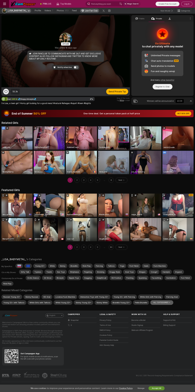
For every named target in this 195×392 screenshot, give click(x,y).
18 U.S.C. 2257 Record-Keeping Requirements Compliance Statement (164, 376)
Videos (48, 10)
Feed (74, 10)
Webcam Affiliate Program (142, 330)
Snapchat (75, 320)
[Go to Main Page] (23, 4)
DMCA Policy (105, 330)
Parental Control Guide (109, 340)
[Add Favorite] (6, 91)
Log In (186, 4)
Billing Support (169, 325)
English (52, 315)
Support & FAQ (169, 320)
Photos (63, 10)
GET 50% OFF (183, 114)
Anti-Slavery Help (107, 345)
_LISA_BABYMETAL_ (13, 259)
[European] (28, 266)
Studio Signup (137, 325)
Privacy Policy (105, 320)
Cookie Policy (125, 388)
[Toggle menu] (4, 4)
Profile (38, 10)
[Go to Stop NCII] (58, 375)
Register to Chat (162, 87)
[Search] (121, 4)
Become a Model (138, 320)
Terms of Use (105, 325)
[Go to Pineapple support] (45, 375)
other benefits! (167, 80)
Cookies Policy (106, 335)
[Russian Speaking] (19, 266)
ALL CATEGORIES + (161, 302)
